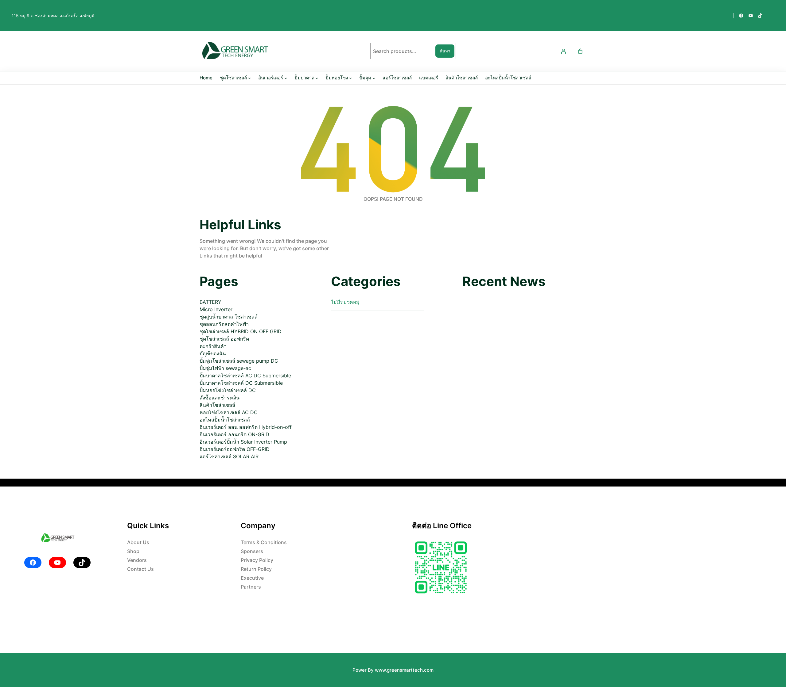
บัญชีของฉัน (213, 353)
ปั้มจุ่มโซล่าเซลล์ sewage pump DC (239, 361)
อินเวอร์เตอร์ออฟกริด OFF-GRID (235, 449)
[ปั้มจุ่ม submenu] (373, 78)
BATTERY (210, 302)
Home (206, 78)
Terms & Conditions (264, 542)
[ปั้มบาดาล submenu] (316, 78)
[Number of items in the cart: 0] (580, 51)
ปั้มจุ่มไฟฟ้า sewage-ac (225, 368)
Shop (133, 551)
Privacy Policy (257, 560)
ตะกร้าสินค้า (213, 346)
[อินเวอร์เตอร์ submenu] (285, 78)
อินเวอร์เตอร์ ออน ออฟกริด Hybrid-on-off (246, 427)
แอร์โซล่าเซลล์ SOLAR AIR (229, 456)
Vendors (137, 560)
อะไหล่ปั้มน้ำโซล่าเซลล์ (225, 420)
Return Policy (256, 569)
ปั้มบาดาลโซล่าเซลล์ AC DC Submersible (245, 375)
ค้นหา (445, 50)
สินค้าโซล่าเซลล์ (217, 405)
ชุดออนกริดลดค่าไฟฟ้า (224, 324)
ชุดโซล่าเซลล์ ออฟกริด (224, 339)
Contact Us (140, 569)
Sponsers (252, 551)
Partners (251, 587)
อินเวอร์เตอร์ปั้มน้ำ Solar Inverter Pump (243, 442)
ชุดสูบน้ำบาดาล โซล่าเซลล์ (229, 317)
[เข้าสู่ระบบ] (563, 51)
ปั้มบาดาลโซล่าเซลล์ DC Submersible (241, 383)
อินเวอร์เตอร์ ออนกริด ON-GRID (234, 434)
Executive (252, 578)
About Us (138, 542)
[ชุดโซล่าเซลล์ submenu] (249, 78)
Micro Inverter (216, 309)
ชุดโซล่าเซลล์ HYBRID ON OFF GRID (241, 331)
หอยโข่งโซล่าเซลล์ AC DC (229, 412)
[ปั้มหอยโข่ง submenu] (350, 78)
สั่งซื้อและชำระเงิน (219, 398)
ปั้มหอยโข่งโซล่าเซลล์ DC (228, 390)
